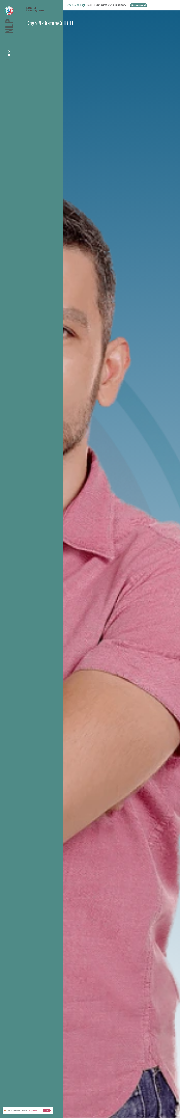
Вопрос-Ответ (106, 5)
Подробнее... (33, 1110)
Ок (47, 1110)
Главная (91, 5)
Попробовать (137, 5)
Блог (98, 5)
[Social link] (83, 6)
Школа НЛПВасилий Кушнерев (35, 9)
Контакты (122, 5)
